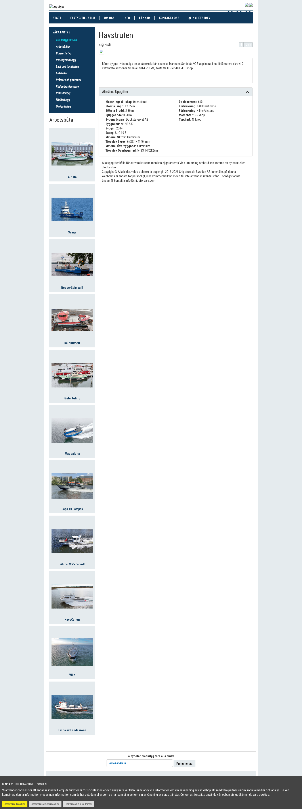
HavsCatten (72, 619)
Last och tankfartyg (67, 66)
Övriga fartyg (63, 106)
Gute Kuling (72, 398)
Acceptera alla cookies (14, 804)
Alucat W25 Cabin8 (72, 564)
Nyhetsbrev (203, 18)
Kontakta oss (171, 18)
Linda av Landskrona (72, 730)
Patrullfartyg (63, 93)
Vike (72, 675)
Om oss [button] (109, 18)
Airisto (72, 177)
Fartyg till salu (84, 18)
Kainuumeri (72, 343)
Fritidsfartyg (63, 100)
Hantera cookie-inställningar (78, 804)
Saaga (72, 232)
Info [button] (127, 18)
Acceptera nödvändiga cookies (45, 804)
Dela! (248, 44)
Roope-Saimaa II (72, 287)
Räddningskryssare (67, 86)
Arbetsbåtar (63, 46)
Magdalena (72, 453)
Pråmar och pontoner (68, 80)
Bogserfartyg (63, 53)
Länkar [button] (144, 18)
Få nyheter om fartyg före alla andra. (151, 756)
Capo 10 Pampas (72, 509)
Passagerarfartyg (66, 60)
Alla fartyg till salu (66, 40)
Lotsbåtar (61, 73)
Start (59, 18)
